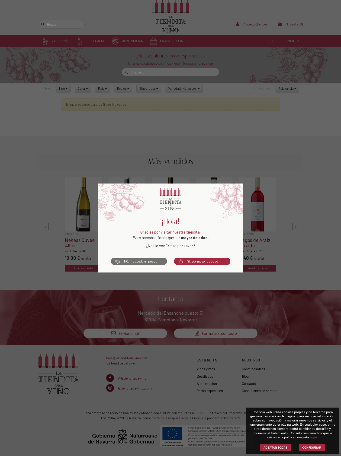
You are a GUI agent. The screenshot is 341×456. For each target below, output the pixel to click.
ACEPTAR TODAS (275, 447)
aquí (313, 437)
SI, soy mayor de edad (202, 261)
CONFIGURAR (311, 447)
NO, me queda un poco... (141, 261)
